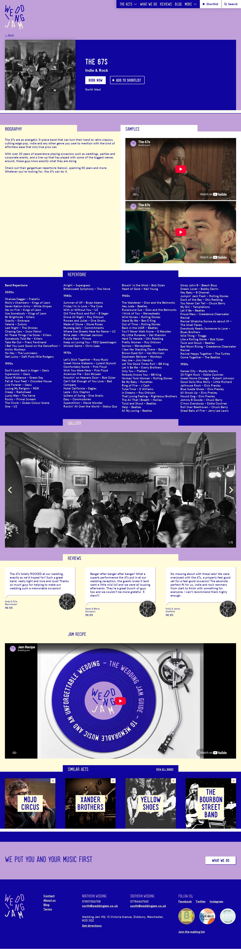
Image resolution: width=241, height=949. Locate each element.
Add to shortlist (128, 81)
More (188, 5)
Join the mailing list (191, 931)
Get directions (92, 925)
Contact (49, 896)
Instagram (216, 901)
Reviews (166, 5)
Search (233, 4)
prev (10, 490)
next (231, 490)
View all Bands (164, 769)
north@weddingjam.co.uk (100, 906)
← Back (9, 35)
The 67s (9, 608)
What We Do (148, 5)
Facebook (185, 901)
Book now (95, 81)
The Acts (126, 5)
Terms (47, 909)
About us (49, 900)
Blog (178, 5)
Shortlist (212, 4)
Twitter (201, 901)
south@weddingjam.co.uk (148, 906)
